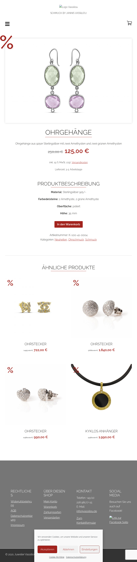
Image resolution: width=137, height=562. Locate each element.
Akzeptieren (47, 549)
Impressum (18, 525)
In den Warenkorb (68, 224)
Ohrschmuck (76, 239)
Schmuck (91, 239)
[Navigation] (7, 24)
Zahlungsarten (52, 512)
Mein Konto (50, 501)
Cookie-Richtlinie (56, 557)
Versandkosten (80, 162)
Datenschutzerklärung (76, 557)
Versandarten (52, 517)
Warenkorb (50, 506)
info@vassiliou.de (87, 511)
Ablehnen (68, 549)
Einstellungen (90, 549)
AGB (13, 510)
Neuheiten (61, 239)
